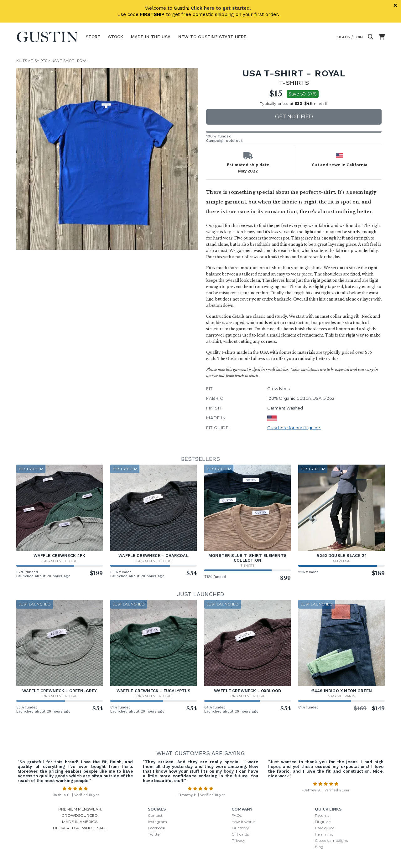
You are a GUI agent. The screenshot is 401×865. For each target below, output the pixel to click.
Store (93, 36)
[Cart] (381, 37)
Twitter (154, 834)
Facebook (156, 828)
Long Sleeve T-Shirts (59, 561)
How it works (243, 821)
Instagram (157, 821)
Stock (115, 36)
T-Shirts (39, 61)
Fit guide (323, 821)
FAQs (237, 815)
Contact (155, 815)
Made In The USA (150, 36)
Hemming (324, 834)
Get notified (294, 117)
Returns (322, 815)
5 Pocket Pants (341, 696)
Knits (21, 61)
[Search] (370, 37)
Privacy (238, 840)
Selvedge (341, 561)
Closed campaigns (331, 840)
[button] (107, 159)
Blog (319, 846)
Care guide (324, 828)
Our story (240, 828)
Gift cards (240, 834)
